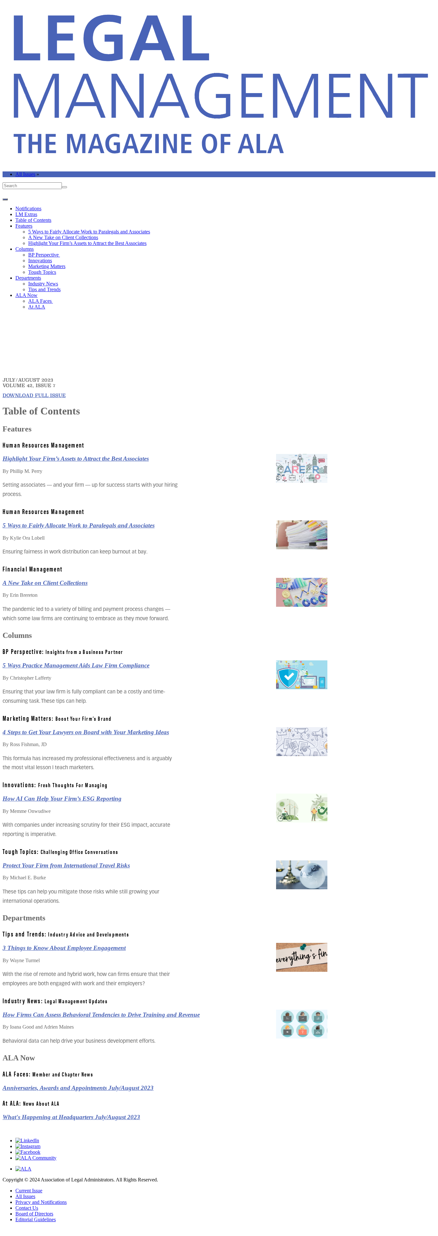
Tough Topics (42, 272)
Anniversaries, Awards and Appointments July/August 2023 (78, 1087)
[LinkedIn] (27, 1140)
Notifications (28, 208)
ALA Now (26, 295)
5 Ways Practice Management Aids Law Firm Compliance (76, 665)
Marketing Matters (46, 266)
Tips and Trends (44, 289)
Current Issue (28, 1190)
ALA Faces (40, 301)
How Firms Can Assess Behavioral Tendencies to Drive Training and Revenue (101, 1014)
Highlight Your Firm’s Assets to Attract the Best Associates (87, 243)
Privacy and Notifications (41, 1202)
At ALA (36, 306)
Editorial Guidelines (35, 1219)
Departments (28, 278)
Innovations (40, 260)
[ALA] (23, 1168)
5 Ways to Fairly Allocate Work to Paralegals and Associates (89, 231)
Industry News (43, 283)
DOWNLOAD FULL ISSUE (34, 395)
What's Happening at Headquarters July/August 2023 (71, 1117)
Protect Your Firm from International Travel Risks (66, 865)
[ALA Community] (35, 1158)
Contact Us (26, 1208)
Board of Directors (34, 1213)
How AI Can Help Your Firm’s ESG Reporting (62, 798)
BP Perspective (44, 254)
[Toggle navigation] (5, 199)
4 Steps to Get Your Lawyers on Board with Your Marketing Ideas (86, 732)
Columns (24, 249)
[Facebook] (27, 1152)
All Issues (25, 174)
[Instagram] (27, 1146)
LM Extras (26, 214)
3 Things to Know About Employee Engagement (64, 947)
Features (23, 226)
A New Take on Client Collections (63, 237)
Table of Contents (33, 220)
